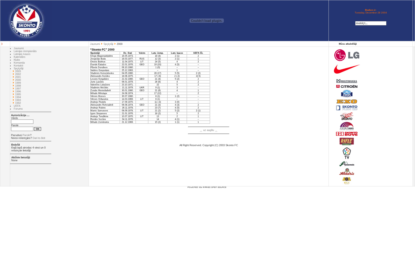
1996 (18, 91)
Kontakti (18, 65)
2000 (18, 79)
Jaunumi (95, 43)
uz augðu (208, 130)
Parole (26, 135)
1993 (18, 100)
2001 (18, 77)
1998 (18, 85)
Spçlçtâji (108, 43)
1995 (18, 94)
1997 (18, 88)
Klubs (17, 59)
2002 (18, 74)
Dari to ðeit (39, 138)
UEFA (17, 105)
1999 (18, 82)
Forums (18, 108)
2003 (18, 71)
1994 (18, 97)
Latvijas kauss (22, 54)
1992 (18, 102)
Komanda (19, 62)
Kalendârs (19, 56)
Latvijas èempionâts (25, 51)
